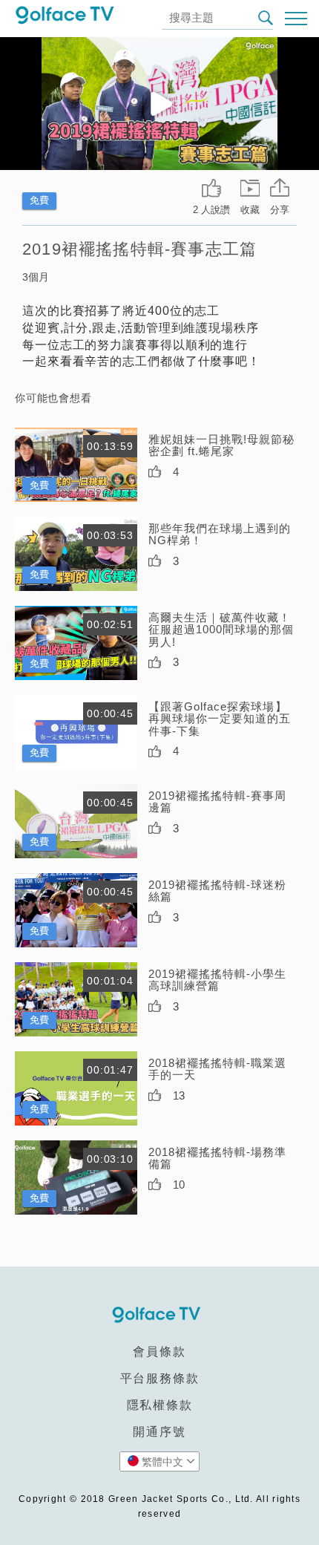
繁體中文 (162, 1462)
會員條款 (159, 1351)
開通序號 (159, 1431)
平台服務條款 (160, 1378)
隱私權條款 (160, 1405)
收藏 (250, 209)
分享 (279, 209)
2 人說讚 (211, 209)
